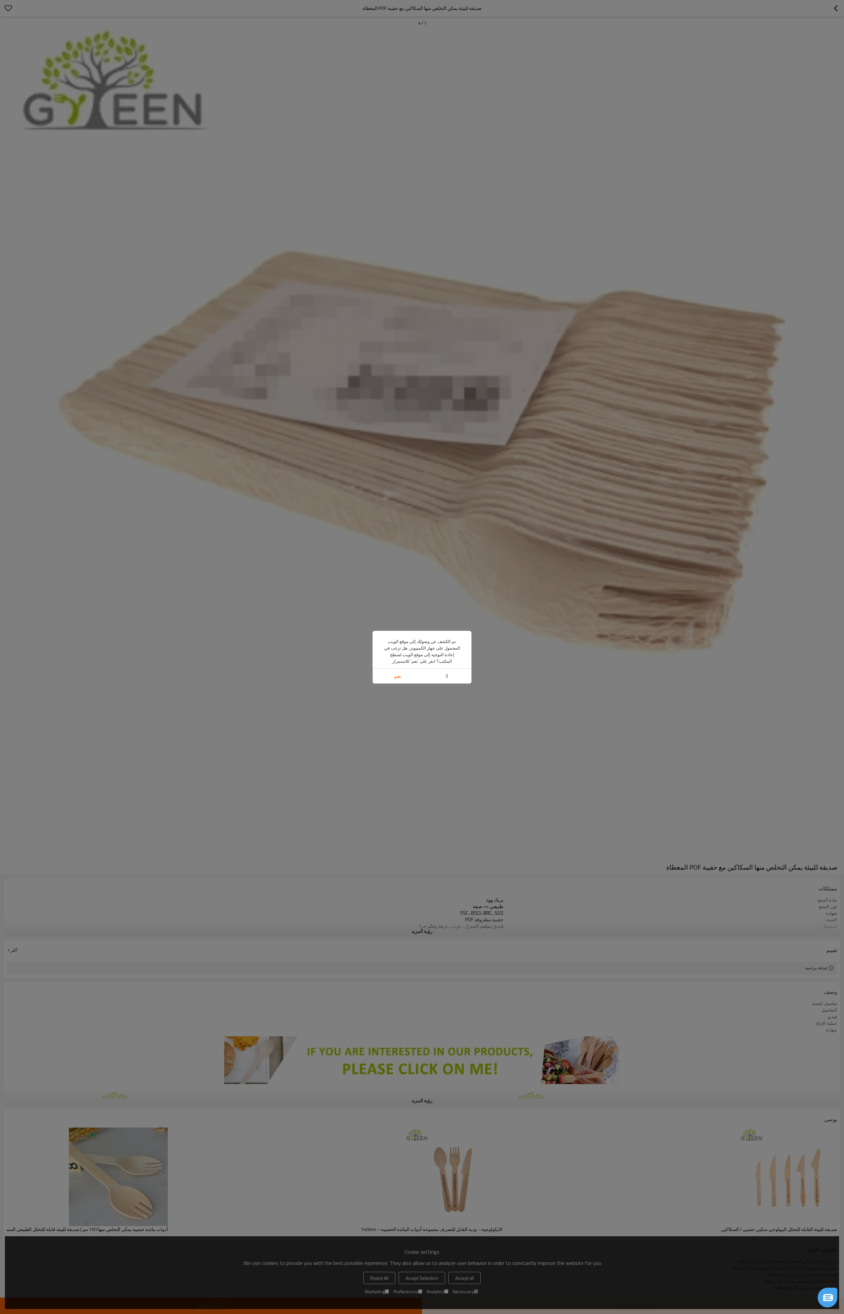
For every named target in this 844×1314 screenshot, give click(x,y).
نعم (397, 676)
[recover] (827, 1297)
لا (446, 676)
